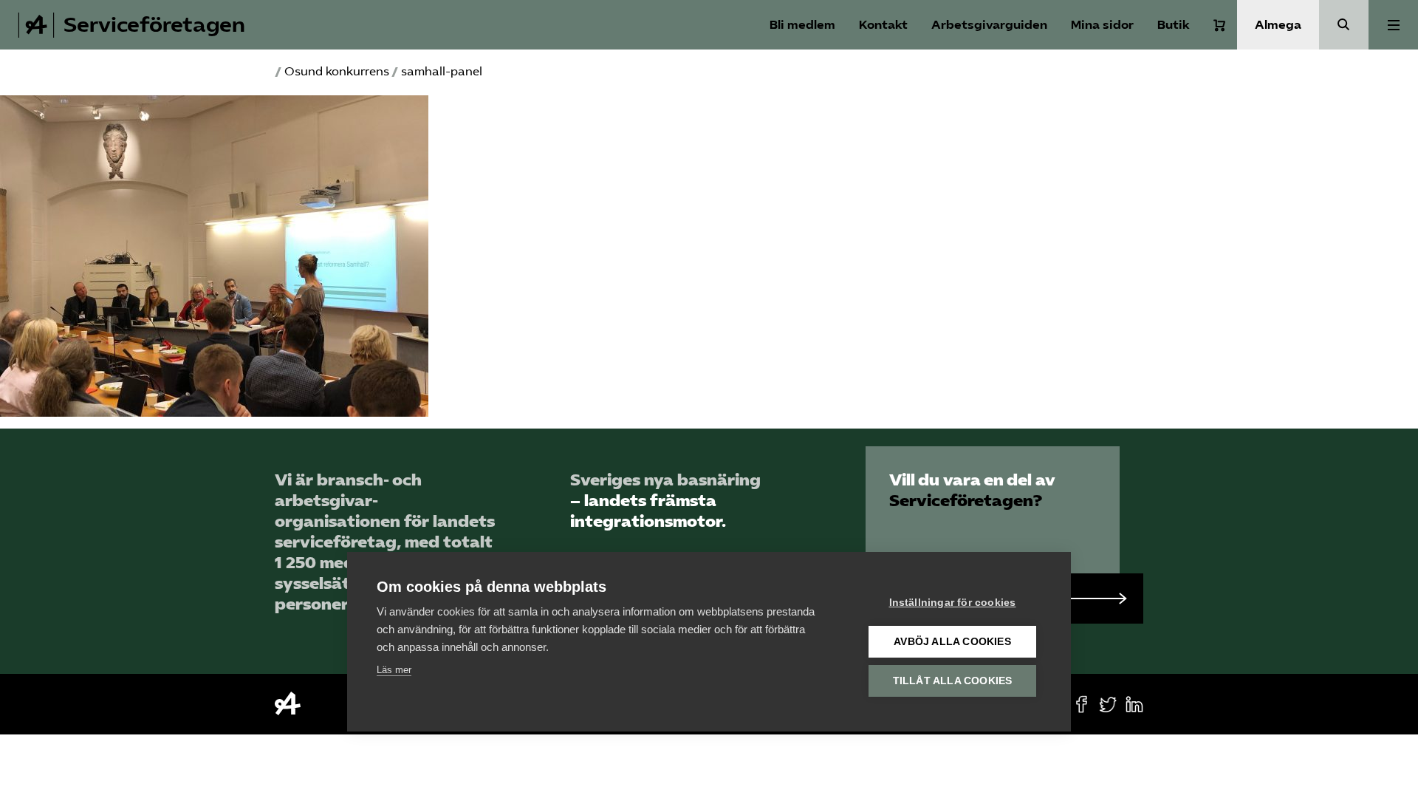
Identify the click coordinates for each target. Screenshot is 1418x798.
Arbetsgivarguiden (989, 25)
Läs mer (394, 669)
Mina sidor (1102, 25)
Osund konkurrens (336, 71)
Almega (1278, 25)
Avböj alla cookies (952, 641)
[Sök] (1344, 25)
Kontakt (883, 25)
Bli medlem (802, 25)
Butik (1173, 25)
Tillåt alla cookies (953, 680)
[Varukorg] (1219, 25)
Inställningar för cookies (952, 602)
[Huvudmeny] (1393, 25)
